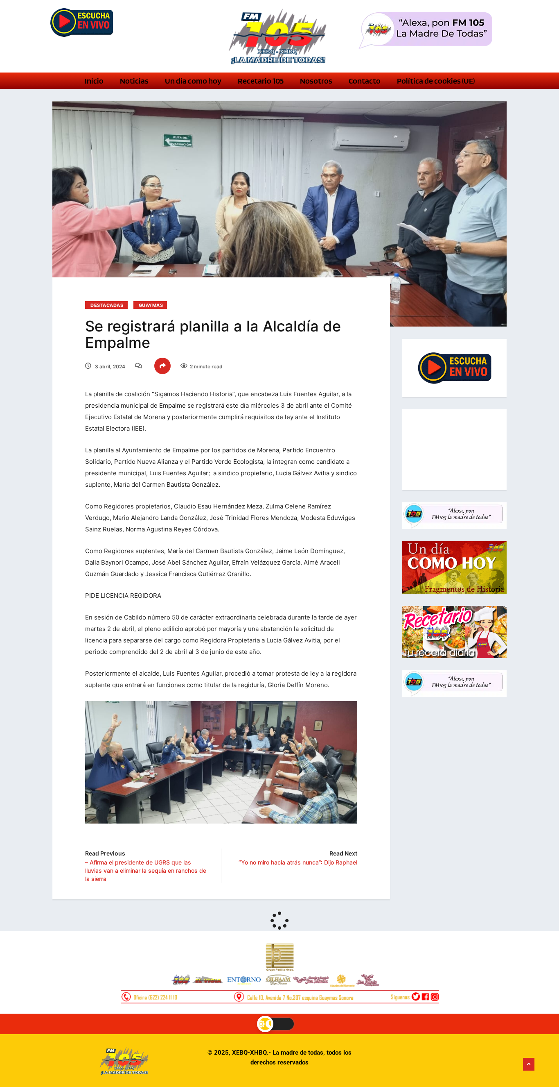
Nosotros (316, 81)
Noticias (134, 81)
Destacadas (107, 305)
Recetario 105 (261, 81)
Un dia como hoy (193, 81)
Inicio (94, 81)
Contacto (365, 81)
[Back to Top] (528, 1064)
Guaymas (151, 305)
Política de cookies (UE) (436, 81)
